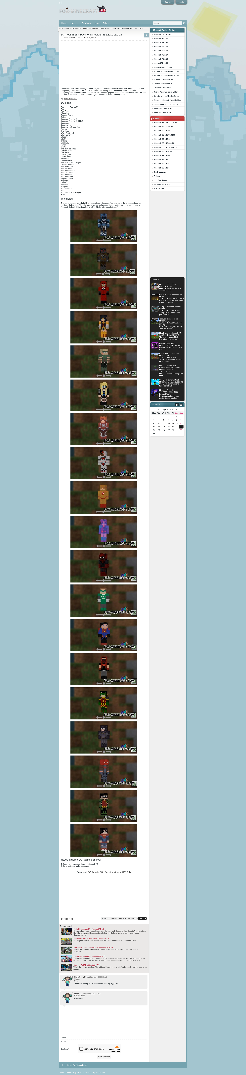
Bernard (71, 38)
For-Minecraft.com (66, 29)
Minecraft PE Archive (162, 63)
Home (64, 23)
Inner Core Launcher (162, 180)
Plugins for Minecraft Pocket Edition (167, 104)
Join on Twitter (102, 23)
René (76, 994)
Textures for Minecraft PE (163, 80)
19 (164, 427)
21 (173, 427)
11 (159, 423)
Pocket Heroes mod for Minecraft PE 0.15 (89, 956)
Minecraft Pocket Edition (163, 67)
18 (159, 427)
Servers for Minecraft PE (163, 108)
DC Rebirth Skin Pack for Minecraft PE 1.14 (109, 872)
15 (177, 423)
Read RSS (60, 2)
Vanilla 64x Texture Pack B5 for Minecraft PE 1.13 (92, 939)
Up (62, 1065)
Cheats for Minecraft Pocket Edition (167, 100)
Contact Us (70, 1073)
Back (142, 918)
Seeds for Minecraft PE (162, 113)
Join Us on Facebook (81, 23)
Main (83, 10)
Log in (181, 2)
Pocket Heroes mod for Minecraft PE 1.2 (88, 929)
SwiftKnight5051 (81, 977)
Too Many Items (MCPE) (163, 184)
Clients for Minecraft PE (163, 88)
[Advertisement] (167, 234)
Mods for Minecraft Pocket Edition (166, 71)
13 (169, 423)
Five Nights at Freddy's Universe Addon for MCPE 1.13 (94, 948)
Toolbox (157, 176)
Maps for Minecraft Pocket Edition (166, 76)
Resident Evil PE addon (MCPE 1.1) (87, 965)
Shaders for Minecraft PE (163, 84)
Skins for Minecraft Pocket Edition (166, 96)
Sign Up (168, 2)
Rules (78, 1073)
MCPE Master (159, 188)
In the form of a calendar (177, 404)
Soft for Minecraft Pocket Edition (166, 92)
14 (173, 423)
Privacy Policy (88, 1073)
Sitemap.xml (100, 1073)
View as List (181, 404)
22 (177, 427)
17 (154, 427)
